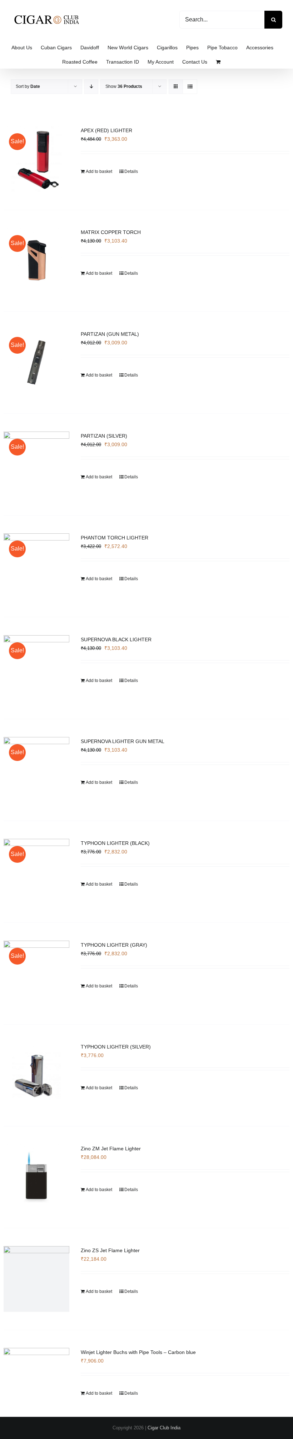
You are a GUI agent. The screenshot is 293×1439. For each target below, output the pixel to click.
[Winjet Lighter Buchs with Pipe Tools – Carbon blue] (36, 1373)
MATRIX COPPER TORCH (111, 232)
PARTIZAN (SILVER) (104, 436)
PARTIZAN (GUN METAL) (110, 334)
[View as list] (190, 87)
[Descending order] (91, 86)
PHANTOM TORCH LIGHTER (114, 538)
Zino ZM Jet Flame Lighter (111, 1148)
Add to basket (99, 171)
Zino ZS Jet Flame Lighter (110, 1250)
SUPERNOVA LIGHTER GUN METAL (122, 741)
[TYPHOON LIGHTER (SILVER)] (36, 1075)
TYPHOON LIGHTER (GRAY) (114, 945)
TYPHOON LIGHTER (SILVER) (116, 1047)
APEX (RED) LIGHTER (106, 130)
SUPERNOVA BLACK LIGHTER (116, 639)
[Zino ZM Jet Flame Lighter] (36, 1177)
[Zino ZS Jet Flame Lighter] (36, 1279)
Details (131, 171)
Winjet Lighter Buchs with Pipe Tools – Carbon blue (138, 1352)
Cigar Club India (164, 1427)
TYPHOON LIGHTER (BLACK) (115, 843)
